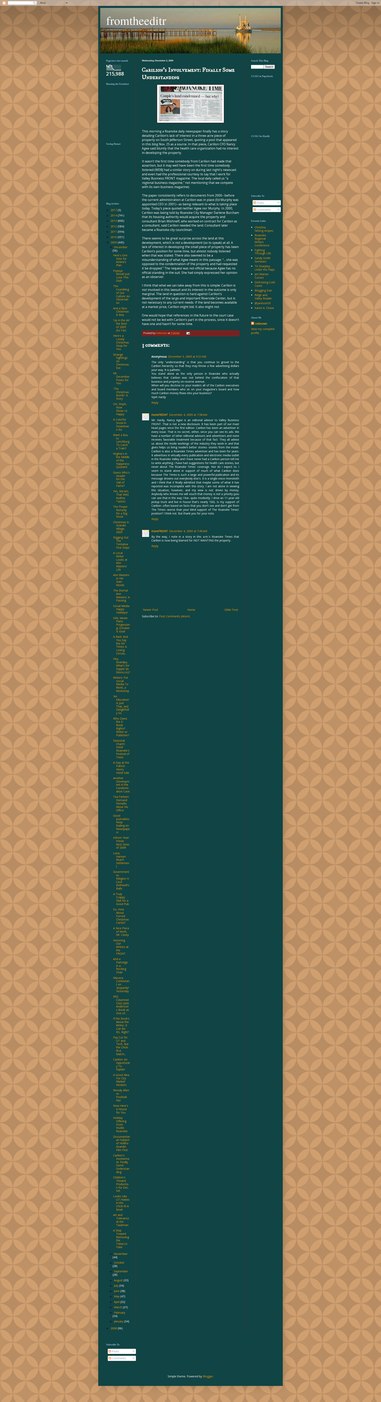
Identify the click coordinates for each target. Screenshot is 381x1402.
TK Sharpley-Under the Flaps (265, 267)
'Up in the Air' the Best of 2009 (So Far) (121, 325)
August (119, 1280)
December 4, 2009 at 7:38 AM (188, 415)
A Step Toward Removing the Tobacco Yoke (121, 1238)
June (117, 1291)
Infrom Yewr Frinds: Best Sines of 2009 (121, 842)
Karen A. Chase (264, 308)
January (119, 1321)
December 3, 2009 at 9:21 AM (187, 356)
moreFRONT (159, 415)
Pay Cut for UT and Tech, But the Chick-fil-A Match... (121, 1045)
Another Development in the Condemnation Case (121, 784)
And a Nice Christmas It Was (121, 311)
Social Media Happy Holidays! (121, 609)
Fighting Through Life (263, 251)
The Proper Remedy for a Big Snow (120, 511)
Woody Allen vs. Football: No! (121, 1095)
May (117, 1296)
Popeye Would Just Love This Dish (121, 276)
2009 (114, 242)
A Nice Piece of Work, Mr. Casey (121, 931)
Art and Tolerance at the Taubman (121, 1220)
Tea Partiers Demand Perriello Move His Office (121, 803)
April (117, 1302)
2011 (114, 232)
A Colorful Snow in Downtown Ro (121, 424)
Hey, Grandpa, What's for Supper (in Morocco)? (121, 665)
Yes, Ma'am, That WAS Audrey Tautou (121, 496)
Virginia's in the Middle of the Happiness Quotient (121, 460)
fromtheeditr (136, 20)
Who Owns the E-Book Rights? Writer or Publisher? (121, 727)
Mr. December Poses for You (121, 378)
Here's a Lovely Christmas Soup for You (121, 342)
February (119, 1312)
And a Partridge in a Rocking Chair (120, 965)
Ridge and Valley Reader (263, 296)
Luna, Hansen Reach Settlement (121, 859)
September (121, 1271)
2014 (114, 215)
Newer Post (150, 610)
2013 (114, 221)
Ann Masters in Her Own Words (121, 580)
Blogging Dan (263, 290)
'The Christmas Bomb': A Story (121, 393)
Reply (154, 402)
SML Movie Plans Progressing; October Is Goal (121, 624)
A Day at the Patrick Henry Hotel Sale (121, 767)
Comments (263, 209)
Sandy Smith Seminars (262, 259)
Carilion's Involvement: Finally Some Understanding (121, 1163)
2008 (114, 1328)
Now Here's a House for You (120, 1109)
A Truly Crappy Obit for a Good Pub (121, 899)
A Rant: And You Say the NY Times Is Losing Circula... (120, 645)
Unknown (261, 323)
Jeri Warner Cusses (262, 275)
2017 (114, 210)
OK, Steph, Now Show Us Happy (120, 409)
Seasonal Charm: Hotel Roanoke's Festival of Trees (121, 749)
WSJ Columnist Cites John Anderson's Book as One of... (121, 1005)
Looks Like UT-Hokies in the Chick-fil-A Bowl (121, 1202)
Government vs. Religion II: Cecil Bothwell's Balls (121, 880)
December (120, 247)
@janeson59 (263, 303)
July (116, 1285)
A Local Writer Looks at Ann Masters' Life (120, 561)
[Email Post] (187, 333)
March (118, 1307)
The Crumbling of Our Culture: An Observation (121, 294)
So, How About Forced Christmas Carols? (121, 915)
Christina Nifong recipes (264, 229)
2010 (114, 237)
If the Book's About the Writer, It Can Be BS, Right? (121, 1025)
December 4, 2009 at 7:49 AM (188, 531)
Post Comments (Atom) (174, 616)
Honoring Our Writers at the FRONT (121, 946)
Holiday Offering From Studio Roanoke (120, 1124)
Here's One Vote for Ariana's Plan (120, 260)
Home (191, 610)
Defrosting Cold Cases (265, 284)
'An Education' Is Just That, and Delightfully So (121, 704)
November (121, 1254)
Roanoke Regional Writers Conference (262, 240)
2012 (114, 226)
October (119, 1262)
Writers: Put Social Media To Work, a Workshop (121, 684)
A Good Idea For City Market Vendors (121, 1080)
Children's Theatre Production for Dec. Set (121, 1184)
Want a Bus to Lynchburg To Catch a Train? (121, 441)
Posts (260, 203)
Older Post (231, 610)
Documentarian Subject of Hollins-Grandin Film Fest (121, 1143)
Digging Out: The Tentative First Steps (121, 542)
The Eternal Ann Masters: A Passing (121, 595)
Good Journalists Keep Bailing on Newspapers (121, 824)
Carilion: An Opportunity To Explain (121, 1064)
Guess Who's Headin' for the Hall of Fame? (121, 479)
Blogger (208, 1376)
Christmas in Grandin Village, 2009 (121, 527)
